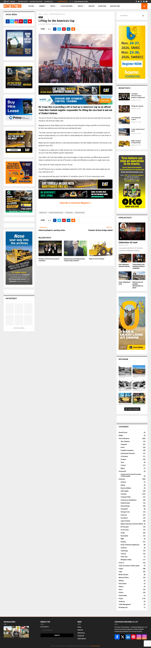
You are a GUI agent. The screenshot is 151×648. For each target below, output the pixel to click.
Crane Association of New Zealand (129, 566)
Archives (91, 6)
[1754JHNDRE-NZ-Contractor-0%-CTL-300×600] (132, 349)
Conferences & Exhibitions (129, 500)
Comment (123, 494)
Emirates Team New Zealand (56, 212)
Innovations (124, 518)
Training (123, 554)
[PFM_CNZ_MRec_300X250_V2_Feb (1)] (19, 120)
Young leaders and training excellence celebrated (139, 266)
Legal (120, 571)
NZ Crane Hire (68, 212)
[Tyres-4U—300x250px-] (19, 212)
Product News (123, 595)
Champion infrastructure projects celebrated (138, 96)
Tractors (123, 465)
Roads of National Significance (130, 545)
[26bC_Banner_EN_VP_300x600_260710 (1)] (132, 78)
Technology (124, 551)
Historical (124, 515)
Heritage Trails (125, 512)
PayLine (121, 586)
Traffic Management (125, 604)
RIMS (122, 539)
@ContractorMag (19, 328)
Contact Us (81, 636)
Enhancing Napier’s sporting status (52, 230)
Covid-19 (121, 563)
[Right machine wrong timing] (124, 143)
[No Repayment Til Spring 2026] (75, 198)
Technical (124, 548)
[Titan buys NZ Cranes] (124, 120)
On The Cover (125, 530)
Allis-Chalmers (125, 441)
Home (79, 627)
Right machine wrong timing (81, 1)
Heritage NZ (124, 509)
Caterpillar (124, 444)
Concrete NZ (122, 471)
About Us (80, 630)
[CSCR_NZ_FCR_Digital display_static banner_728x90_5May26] (75, 94)
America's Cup (43, 212)
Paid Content (122, 583)
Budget (121, 435)
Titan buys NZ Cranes (136, 118)
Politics (121, 592)
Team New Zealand (79, 212)
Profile (52, 6)
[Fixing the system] (124, 109)
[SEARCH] (143, 16)
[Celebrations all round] (132, 231)
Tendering (122, 601)
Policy (120, 589)
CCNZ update (124, 491)
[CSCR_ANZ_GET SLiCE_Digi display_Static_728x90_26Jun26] (75, 188)
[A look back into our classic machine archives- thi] (125, 371)
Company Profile (126, 497)
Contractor (122, 479)
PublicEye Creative (95, 646)
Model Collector (123, 574)
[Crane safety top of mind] (124, 132)
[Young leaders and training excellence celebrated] (139, 258)
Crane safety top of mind (138, 130)
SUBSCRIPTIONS (115, 6)
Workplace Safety (126, 559)
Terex (122, 462)
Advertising (102, 6)
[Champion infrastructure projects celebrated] (124, 96)
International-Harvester (128, 453)
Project (80, 6)
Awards (123, 485)
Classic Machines (67, 6)
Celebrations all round (128, 242)
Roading (123, 542)
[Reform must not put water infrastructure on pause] (139, 275)
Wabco (123, 468)
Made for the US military (96, 259)
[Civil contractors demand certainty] (125, 258)
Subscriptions (82, 638)
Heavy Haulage (125, 506)
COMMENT (42, 6)
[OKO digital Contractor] (132, 208)
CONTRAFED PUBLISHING (36, 1)
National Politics (124, 577)
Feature (31, 6)
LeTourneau (124, 456)
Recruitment (124, 536)
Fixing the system (137, 106)
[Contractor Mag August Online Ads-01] (19, 183)
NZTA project (125, 527)
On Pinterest (11, 298)
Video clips (124, 557)
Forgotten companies (127, 450)
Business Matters (126, 488)
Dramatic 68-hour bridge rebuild (100, 230)
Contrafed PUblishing (45, 24)
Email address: (45, 627)
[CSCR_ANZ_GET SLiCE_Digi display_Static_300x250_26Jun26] (19, 152)
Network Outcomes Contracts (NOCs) (132, 524)
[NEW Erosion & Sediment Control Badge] (75, 104)
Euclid (122, 447)
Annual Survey (123, 432)
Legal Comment (125, 521)
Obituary (121, 580)
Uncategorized (123, 607)
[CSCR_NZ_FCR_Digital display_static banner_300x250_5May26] (19, 88)
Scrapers (123, 459)
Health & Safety (125, 503)
